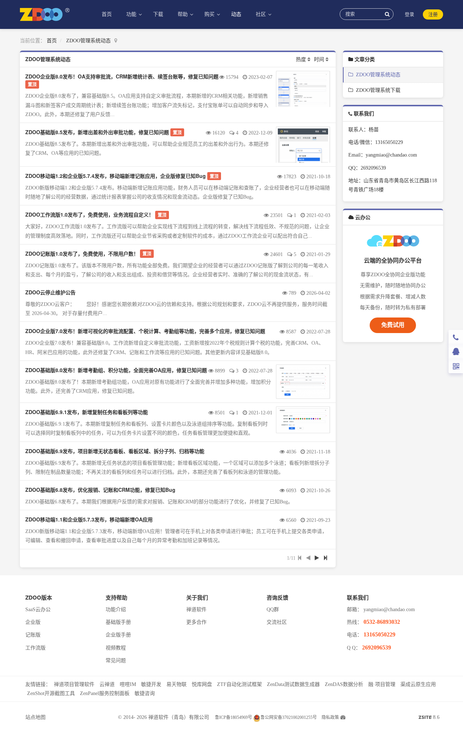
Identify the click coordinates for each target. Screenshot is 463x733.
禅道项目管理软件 (74, 684)
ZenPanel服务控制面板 (104, 693)
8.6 (429, 718)
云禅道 (107, 684)
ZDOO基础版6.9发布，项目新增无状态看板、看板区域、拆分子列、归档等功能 (114, 451)
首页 (107, 14)
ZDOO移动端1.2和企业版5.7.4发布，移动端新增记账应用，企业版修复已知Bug (115, 175)
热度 (301, 59)
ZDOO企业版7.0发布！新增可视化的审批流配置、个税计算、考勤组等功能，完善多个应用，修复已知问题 (145, 330)
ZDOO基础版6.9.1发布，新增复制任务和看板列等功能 (86, 411)
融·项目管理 (381, 684)
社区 (261, 14)
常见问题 (116, 660)
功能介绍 (116, 609)
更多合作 (196, 622)
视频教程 (116, 648)
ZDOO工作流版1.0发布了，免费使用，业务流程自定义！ (89, 214)
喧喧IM (128, 684)
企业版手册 (118, 635)
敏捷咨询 (145, 693)
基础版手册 (118, 622)
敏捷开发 (151, 684)
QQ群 (273, 609)
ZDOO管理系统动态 (88, 40)
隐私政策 (330, 717)
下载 (158, 14)
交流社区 (277, 622)
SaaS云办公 (38, 609)
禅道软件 (196, 609)
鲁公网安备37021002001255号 (288, 717)
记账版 (33, 635)
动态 (236, 14)
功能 (132, 14)
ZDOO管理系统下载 (376, 90)
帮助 (183, 14)
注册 (433, 14)
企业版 (33, 622)
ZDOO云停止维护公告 (50, 292)
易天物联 (176, 684)
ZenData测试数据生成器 (293, 684)
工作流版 (35, 648)
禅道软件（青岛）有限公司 (178, 717)
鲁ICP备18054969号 (233, 717)
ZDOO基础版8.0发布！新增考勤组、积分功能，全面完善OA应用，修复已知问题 (116, 370)
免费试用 (392, 325)
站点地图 (35, 717)
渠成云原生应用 (418, 684)
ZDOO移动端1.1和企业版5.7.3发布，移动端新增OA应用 (89, 519)
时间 (319, 59)
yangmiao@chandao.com (389, 609)
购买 (210, 14)
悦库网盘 (202, 684)
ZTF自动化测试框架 (239, 684)
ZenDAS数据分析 (344, 684)
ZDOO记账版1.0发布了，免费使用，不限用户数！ (82, 253)
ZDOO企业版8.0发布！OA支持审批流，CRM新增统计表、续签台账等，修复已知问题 (121, 76)
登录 (409, 14)
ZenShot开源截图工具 (51, 693)
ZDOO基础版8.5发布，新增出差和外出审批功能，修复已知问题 (97, 132)
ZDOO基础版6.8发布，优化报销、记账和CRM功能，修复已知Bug (100, 489)
